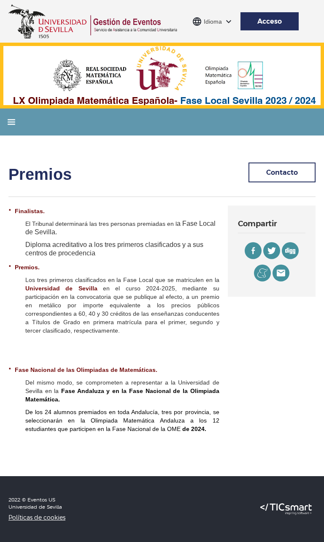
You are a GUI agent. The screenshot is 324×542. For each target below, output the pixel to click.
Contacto (282, 172)
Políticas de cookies (36, 517)
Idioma (213, 21)
